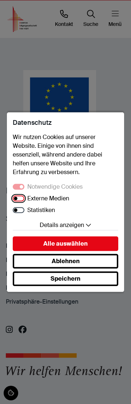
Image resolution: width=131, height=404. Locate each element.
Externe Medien (48, 198)
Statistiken (41, 210)
